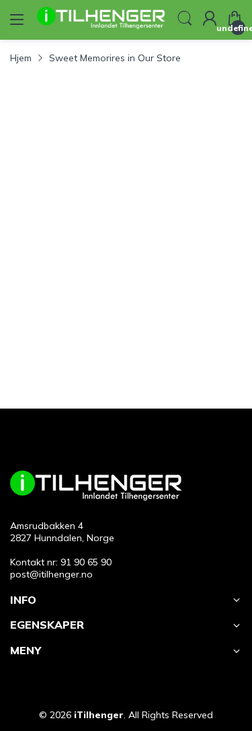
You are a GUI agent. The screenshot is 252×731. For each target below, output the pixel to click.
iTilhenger (99, 715)
